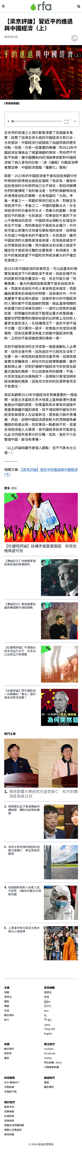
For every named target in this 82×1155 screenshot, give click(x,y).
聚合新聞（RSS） (54, 1062)
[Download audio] (75, 120)
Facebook (49, 1053)
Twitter (48, 1058)
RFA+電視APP (11, 1082)
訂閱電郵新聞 (51, 1067)
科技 (6, 1010)
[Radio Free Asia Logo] (41, 6)
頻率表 (8, 1053)
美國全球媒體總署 (14, 1125)
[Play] (9, 121)
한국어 (47, 1006)
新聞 (6, 992)
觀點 (6, 1001)
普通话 (47, 992)
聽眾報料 (49, 1087)
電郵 (46, 1082)
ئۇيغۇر (47, 1024)
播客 (6, 1058)
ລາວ (46, 1010)
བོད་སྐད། (47, 1019)
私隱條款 (9, 1116)
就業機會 (9, 1111)
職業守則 (9, 1107)
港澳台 (8, 997)
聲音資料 (9, 1015)
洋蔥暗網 (9, 1087)
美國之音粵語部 (13, 1130)
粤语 (46, 997)
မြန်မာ (47, 1001)
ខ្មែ (45, 1015)
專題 (6, 1006)
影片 (6, 1019)
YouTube (49, 1049)
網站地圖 (9, 1134)
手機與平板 (10, 1091)
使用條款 (9, 1120)
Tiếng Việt (49, 1029)
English (48, 1033)
